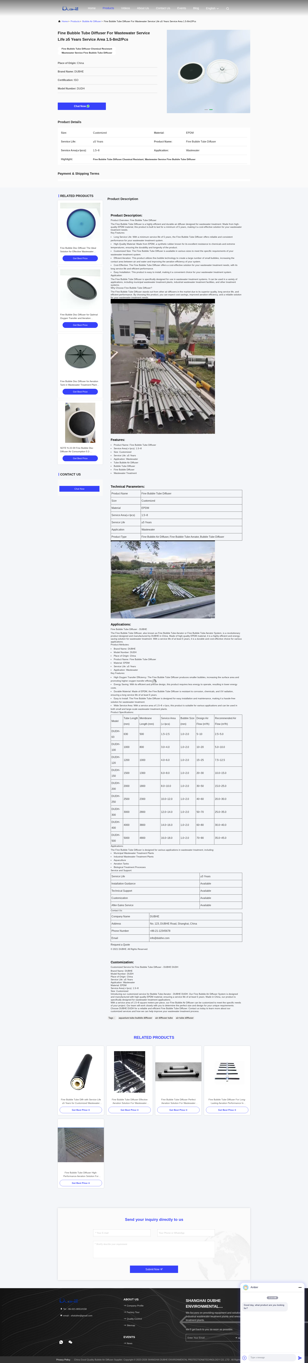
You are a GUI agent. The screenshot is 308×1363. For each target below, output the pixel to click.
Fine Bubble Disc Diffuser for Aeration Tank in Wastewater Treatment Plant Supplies (79, 385)
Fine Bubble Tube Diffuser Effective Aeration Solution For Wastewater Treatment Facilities (130, 1101)
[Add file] (244, 1357)
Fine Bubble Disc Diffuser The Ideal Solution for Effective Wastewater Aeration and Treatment (78, 251)
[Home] (71, 8)
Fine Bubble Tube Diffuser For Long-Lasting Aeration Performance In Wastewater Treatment (227, 1101)
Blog (196, 8)
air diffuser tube (164, 1018)
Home (92, 8)
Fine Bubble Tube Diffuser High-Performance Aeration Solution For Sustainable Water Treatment (80, 1174)
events (181, 8)
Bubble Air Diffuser (91, 21)
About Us (143, 8)
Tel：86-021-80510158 (75, 1309)
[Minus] (300, 1287)
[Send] (300, 1357)
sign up (241, 1338)
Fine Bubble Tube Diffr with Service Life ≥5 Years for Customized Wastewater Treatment (81, 1101)
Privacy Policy (63, 1359)
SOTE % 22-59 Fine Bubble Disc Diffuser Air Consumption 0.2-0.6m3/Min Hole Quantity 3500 (76, 451)
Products (108, 8)
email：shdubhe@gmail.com (77, 1315)
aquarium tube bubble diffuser (135, 1018)
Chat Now (80, 106)
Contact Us (163, 8)
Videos (125, 8)
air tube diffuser (184, 1018)
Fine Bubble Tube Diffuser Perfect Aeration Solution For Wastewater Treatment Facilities (178, 1101)
